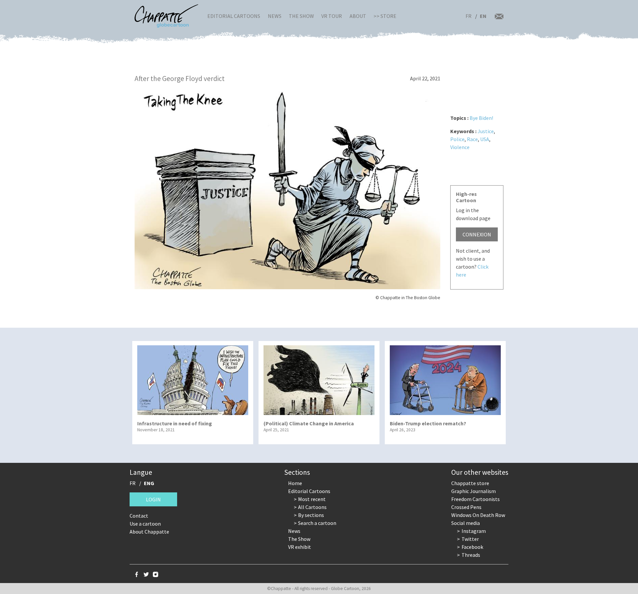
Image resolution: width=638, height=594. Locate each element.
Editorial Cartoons (233, 16)
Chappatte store (470, 483)
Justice (486, 131)
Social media (465, 523)
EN (483, 16)
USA (484, 139)
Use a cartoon (145, 523)
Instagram (474, 531)
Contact (139, 515)
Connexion (477, 234)
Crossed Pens (466, 507)
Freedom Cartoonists (475, 499)
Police (457, 139)
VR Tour (331, 16)
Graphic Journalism (473, 491)
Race (472, 139)
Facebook (472, 547)
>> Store (384, 16)
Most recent (312, 499)
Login (153, 499)
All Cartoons (312, 507)
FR (469, 16)
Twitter (470, 539)
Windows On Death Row (478, 515)
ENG (149, 483)
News (274, 16)
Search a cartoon (317, 523)
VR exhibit (299, 547)
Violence (460, 147)
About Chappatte (149, 531)
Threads (471, 555)
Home (295, 483)
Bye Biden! (481, 118)
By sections (311, 515)
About (358, 16)
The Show (301, 16)
